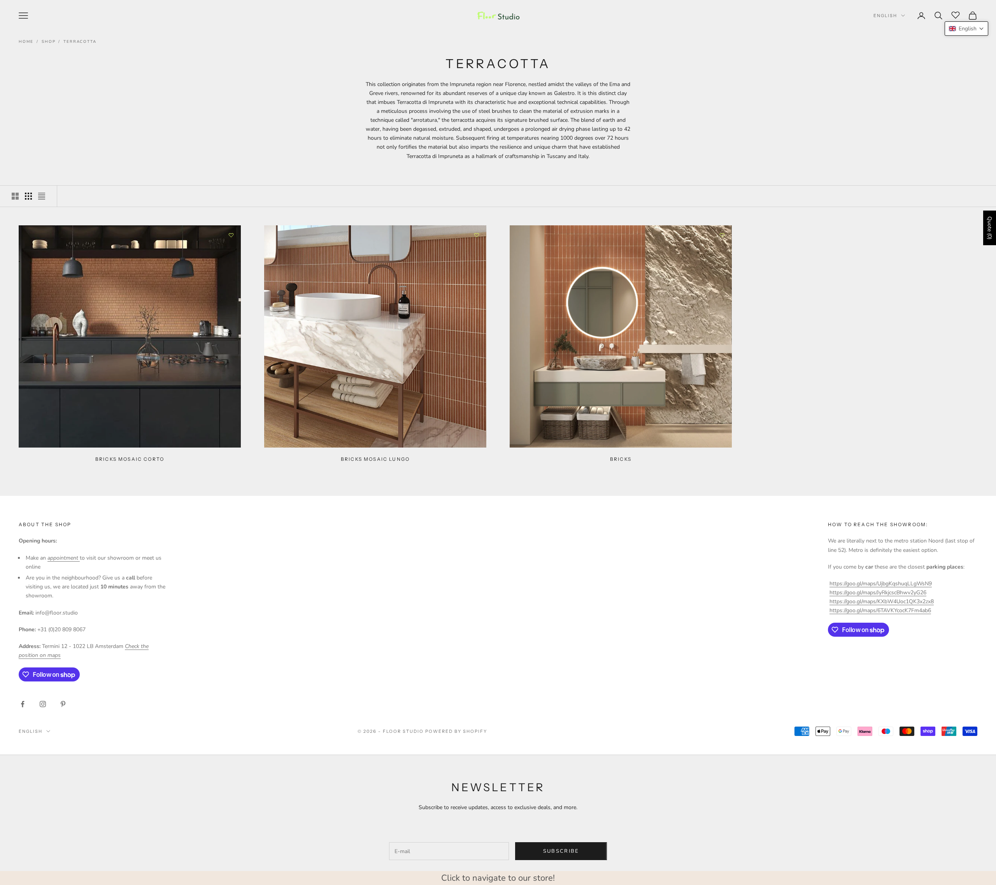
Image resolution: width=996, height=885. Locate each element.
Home (26, 41)
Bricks (620, 459)
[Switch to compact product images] (41, 196)
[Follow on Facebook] (22, 704)
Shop (48, 41)
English (885, 15)
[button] (966, 28)
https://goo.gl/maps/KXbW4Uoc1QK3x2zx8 (881, 601)
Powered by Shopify (456, 731)
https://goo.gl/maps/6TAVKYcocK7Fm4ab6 (880, 610)
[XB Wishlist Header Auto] (955, 14)
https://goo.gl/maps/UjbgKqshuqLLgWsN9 (880, 583)
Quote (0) (989, 227)
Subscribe (561, 851)
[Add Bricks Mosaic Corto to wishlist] (231, 235)
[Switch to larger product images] (15, 196)
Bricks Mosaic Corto (129, 459)
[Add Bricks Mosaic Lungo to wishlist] (476, 235)
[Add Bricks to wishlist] (722, 235)
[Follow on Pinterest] (63, 704)
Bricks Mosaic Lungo (375, 459)
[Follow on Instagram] (43, 704)
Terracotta (79, 41)
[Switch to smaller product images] (28, 196)
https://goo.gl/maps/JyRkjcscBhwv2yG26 (877, 592)
